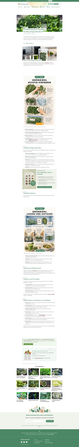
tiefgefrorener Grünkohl (33, 140)
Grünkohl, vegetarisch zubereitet (45, 389)
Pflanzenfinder (35, 6)
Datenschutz (47, 441)
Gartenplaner (28, 6)
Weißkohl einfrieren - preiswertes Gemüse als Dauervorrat (57, 389)
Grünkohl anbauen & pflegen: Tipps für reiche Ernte (45, 377)
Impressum (47, 439)
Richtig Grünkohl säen (33, 400)
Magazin (43, 6)
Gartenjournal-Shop (38, 441)
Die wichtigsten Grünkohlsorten (20, 401)
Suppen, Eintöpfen (51, 294)
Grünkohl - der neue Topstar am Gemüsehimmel (32, 377)
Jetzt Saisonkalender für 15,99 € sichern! (44, 187)
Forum (21, 6)
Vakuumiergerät (42, 314)
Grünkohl (34, 270)
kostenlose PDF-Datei (39, 358)
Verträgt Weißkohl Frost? (56, 401)
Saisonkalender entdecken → (28, 344)
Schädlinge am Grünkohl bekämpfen (44, 401)
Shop (49, 6)
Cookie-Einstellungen (49, 442)
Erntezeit (47, 62)
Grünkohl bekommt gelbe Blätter (32, 389)
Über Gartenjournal (56, 6)
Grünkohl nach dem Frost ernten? (56, 377)
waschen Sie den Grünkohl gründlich (31, 154)
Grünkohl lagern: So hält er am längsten (21, 377)
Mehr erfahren (51, 434)
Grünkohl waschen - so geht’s (22, 389)
